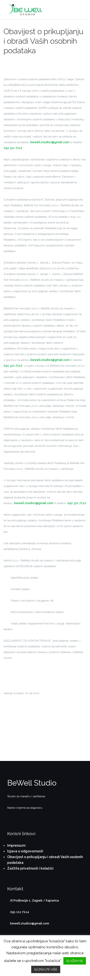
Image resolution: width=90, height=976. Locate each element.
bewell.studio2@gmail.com (49, 142)
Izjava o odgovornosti (25, 851)
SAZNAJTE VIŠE (45, 969)
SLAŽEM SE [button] (74, 961)
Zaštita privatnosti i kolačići (30, 868)
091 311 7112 (13, 148)
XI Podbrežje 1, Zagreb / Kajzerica (34, 900)
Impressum (16, 845)
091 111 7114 (19, 912)
